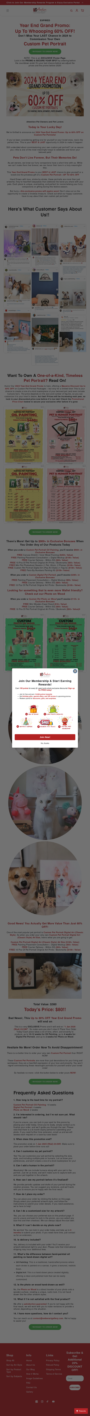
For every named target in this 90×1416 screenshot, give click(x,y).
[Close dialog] (75, 671)
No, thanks (45, 743)
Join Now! (45, 737)
